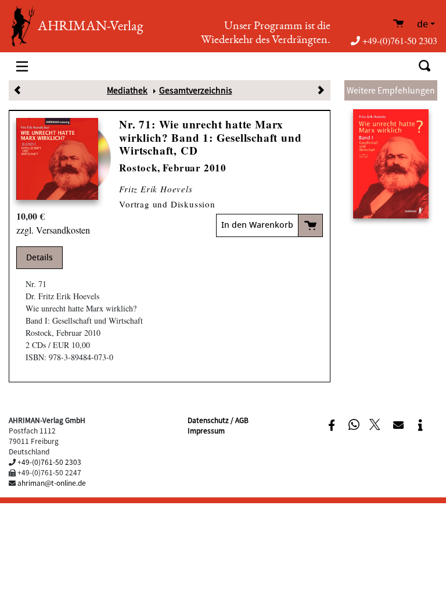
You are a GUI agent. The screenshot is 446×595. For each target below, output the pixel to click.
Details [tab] (39, 258)
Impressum (206, 430)
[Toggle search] (424, 66)
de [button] (422, 24)
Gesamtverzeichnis (195, 90)
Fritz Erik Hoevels (155, 189)
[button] (331, 425)
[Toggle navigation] (22, 66)
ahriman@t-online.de (51, 483)
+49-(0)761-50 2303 (399, 40)
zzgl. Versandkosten (53, 230)
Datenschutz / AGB (218, 420)
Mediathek (127, 90)
